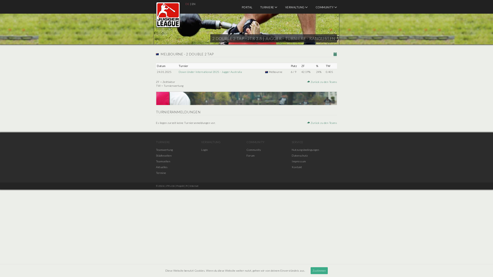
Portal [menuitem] (247, 7)
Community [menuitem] (325, 7)
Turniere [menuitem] (267, 7)
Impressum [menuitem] (299, 161)
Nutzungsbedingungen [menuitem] (305, 149)
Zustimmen (319, 270)
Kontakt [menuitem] (297, 167)
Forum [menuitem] (250, 155)
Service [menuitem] (297, 142)
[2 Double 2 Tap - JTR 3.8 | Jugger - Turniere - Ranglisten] (168, 15)
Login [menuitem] (204, 149)
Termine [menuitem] (161, 172)
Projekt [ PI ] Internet (187, 186)
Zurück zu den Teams (323, 81)
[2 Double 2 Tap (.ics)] (335, 54)
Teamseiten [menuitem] (163, 161)
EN (193, 4)
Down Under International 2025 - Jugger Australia (210, 71)
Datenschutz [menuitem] (300, 155)
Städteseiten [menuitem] (164, 155)
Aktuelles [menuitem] (162, 167)
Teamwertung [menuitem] (164, 149)
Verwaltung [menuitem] (295, 7)
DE (187, 4)
